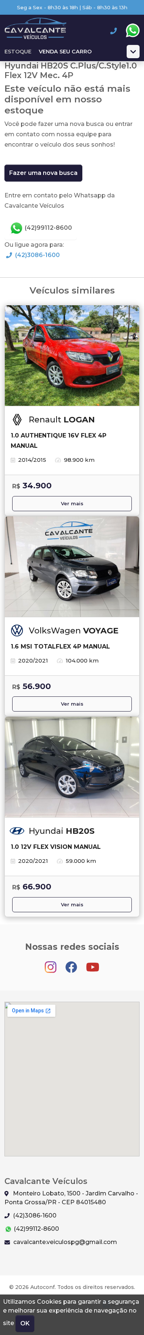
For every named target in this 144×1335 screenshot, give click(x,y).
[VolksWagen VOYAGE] (72, 566)
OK (25, 1323)
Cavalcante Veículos (35, 30)
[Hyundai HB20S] (72, 767)
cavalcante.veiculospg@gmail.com (64, 1242)
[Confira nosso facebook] (72, 963)
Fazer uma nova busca (43, 172)
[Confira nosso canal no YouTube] (92, 963)
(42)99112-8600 (47, 227)
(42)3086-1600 (37, 255)
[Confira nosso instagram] (51, 963)
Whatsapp (133, 30)
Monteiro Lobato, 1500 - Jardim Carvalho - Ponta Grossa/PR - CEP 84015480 (71, 1198)
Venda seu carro (65, 51)
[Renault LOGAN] (72, 355)
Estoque (17, 51)
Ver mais (72, 503)
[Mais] (133, 51)
